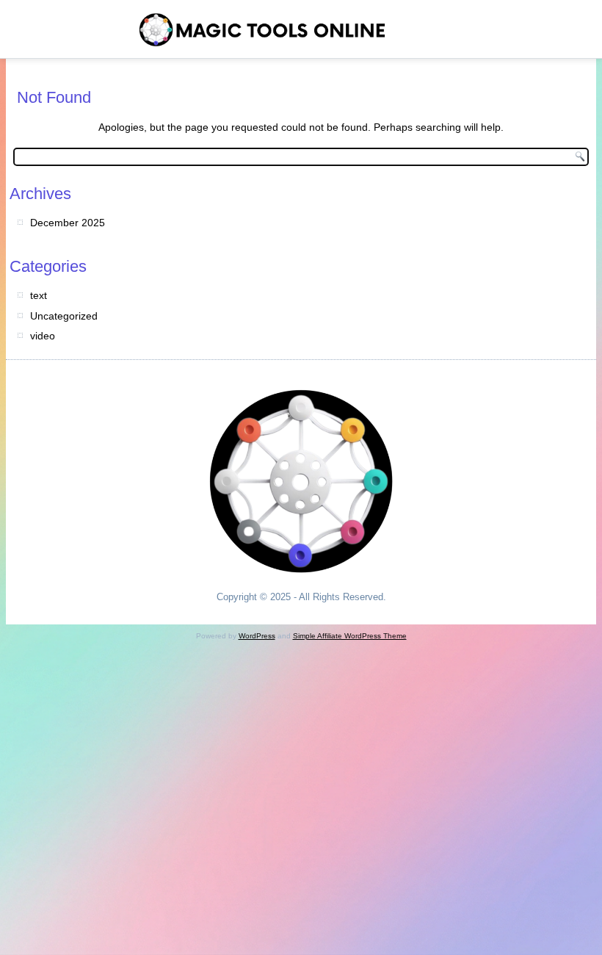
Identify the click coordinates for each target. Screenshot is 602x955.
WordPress (257, 636)
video (42, 336)
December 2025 (67, 222)
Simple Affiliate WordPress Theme (350, 636)
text (38, 295)
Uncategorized (64, 316)
